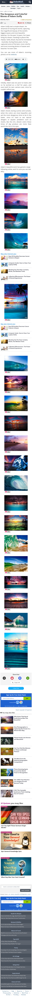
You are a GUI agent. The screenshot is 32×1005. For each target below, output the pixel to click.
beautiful (17, 894)
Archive (8, 995)
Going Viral (16, 965)
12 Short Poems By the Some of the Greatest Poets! (12, 958)
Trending (15, 995)
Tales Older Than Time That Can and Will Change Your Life (13, 978)
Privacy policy (7, 993)
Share (29, 23)
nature (12, 894)
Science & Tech (16, 982)
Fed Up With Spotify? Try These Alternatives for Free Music (13, 984)
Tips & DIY (16, 939)
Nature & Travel (16, 930)
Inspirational (16, 973)
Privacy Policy (24, 706)
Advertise (16, 993)
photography (23, 894)
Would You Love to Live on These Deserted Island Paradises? (14, 933)
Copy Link (17, 682)
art (9, 894)
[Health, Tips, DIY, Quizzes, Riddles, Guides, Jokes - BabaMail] (16, 2)
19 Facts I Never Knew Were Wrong (8, 941)
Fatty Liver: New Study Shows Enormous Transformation (13, 918)
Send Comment (25, 890)
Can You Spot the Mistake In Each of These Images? (12, 924)
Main (1, 11)
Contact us (5, 991)
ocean (29, 894)
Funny (16, 947)
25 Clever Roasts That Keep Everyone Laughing (11, 952)
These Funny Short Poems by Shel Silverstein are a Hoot (13, 960)
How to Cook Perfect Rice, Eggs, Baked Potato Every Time (13, 916)
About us (19, 991)
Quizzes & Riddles (16, 922)
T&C (19, 706)
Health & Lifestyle (16, 913)
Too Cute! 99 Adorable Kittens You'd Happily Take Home (13, 967)
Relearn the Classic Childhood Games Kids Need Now (12, 926)
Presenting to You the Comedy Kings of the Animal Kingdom (14, 950)
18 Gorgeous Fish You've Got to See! (9, 935)
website (14, 54)
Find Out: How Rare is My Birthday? (8, 969)
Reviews (23, 995)
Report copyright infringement (24, 710)
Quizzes (6, 803)
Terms (27, 991)
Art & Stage (9, 11)
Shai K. (8, 19)
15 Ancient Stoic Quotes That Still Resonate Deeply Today (13, 975)
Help (12, 991)
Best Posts (25, 993)
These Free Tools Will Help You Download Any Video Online (13, 986)
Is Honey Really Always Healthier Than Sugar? (11, 943)
